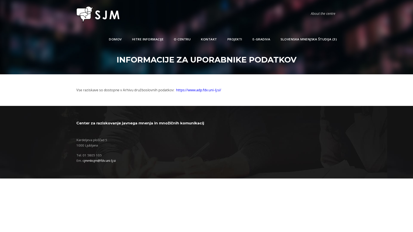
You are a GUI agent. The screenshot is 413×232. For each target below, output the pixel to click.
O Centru (182, 39)
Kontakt (209, 39)
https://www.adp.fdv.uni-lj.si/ (198, 90)
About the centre (323, 13)
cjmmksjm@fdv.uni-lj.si (99, 160)
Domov (115, 39)
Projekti (234, 39)
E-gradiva (261, 39)
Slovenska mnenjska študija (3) (308, 39)
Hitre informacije (148, 39)
